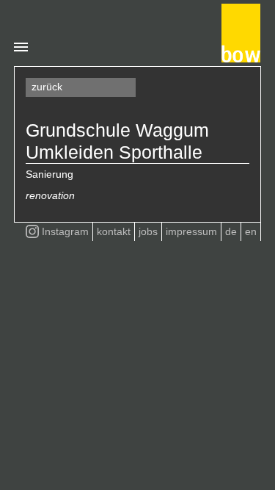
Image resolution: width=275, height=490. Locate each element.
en (251, 231)
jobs (148, 231)
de (231, 231)
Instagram (65, 231)
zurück (47, 87)
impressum (191, 231)
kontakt (114, 231)
